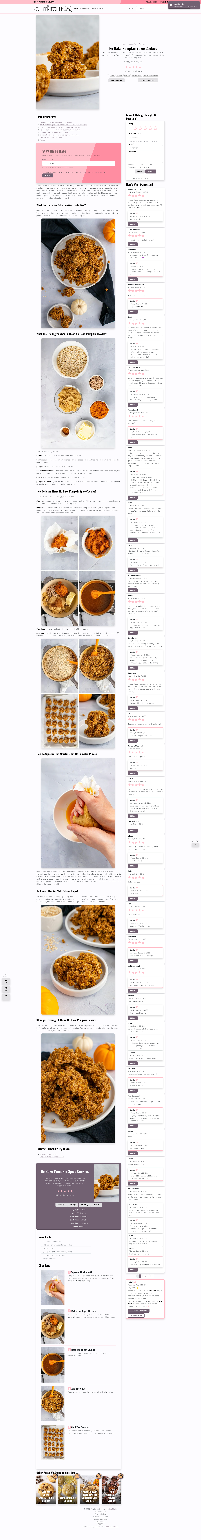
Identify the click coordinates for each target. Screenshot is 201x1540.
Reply (132, 224)
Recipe (42, 140)
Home (77, 9)
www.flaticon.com (112, 1527)
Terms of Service (96, 172)
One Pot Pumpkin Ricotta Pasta (52, 1157)
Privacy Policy (83, 172)
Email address (47, 159)
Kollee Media (112, 1509)
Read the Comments (139, 1310)
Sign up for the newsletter (140, 167)
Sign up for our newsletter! (44, 2)
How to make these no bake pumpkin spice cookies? (60, 127)
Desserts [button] (84, 9)
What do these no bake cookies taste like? (56, 122)
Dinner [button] (93, 9)
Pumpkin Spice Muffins (48, 1154)
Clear (139, 171)
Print (60, 1205)
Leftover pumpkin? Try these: (51, 137)
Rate (96, 1205)
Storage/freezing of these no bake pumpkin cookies (59, 135)
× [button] (198, 3)
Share (84, 1205)
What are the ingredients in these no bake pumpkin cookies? (63, 125)
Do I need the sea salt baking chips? (54, 132)
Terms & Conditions (100, 1517)
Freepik (97, 1527)
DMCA (100, 1524)
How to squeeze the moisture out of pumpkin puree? (60, 130)
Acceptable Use (100, 1519)
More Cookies (136, 1315)
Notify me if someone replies (141, 164)
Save (72, 1205)
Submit (48, 175)
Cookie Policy (100, 1511)
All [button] (100, 9)
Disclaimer (101, 1522)
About (131, 9)
